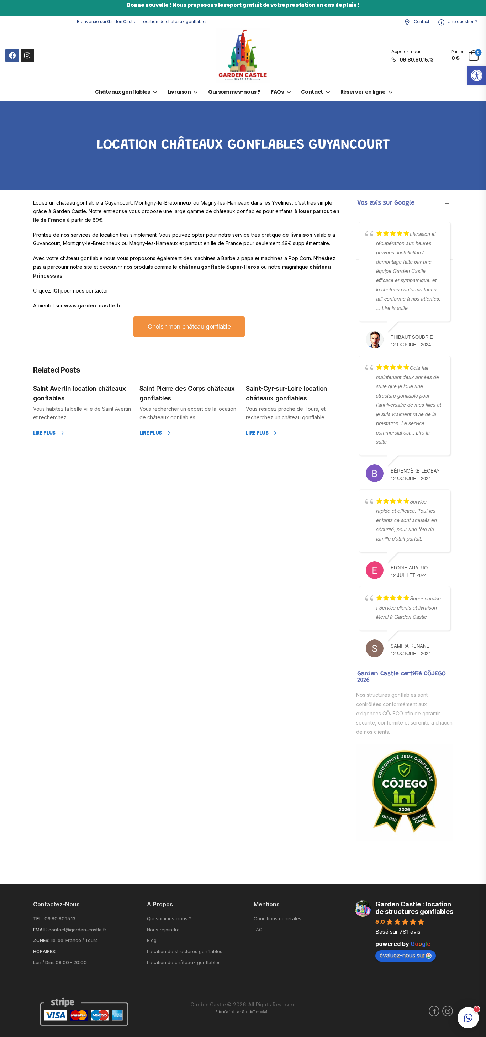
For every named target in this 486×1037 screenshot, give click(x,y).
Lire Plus (44, 433)
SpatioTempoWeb (256, 1012)
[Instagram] (27, 55)
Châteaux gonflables (122, 91)
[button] (476, 75)
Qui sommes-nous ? (234, 91)
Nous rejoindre (163, 929)
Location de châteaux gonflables (184, 962)
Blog (152, 940)
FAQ (258, 929)
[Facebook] (12, 55)
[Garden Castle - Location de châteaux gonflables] (243, 55)
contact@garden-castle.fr (77, 929)
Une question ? (462, 21)
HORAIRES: (44, 951)
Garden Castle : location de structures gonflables (414, 907)
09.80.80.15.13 (59, 918)
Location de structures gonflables (184, 951)
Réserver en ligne (363, 91)
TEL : (38, 918)
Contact (421, 21)
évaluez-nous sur (402, 955)
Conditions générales (277, 918)
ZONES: (41, 940)
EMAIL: (40, 929)
